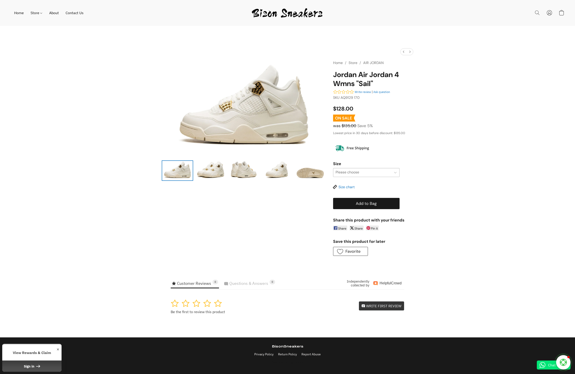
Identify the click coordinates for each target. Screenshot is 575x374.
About (54, 13)
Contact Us (75, 13)
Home (19, 13)
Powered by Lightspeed (287, 362)
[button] (287, 13)
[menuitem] (403, 52)
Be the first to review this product (198, 312)
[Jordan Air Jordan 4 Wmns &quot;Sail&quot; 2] (243, 170)
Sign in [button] (29, 366)
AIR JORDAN (373, 62)
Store (35, 13)
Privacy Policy (264, 354)
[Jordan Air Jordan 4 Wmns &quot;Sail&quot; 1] (210, 170)
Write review (363, 92)
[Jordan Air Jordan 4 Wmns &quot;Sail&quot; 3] (277, 170)
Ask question (381, 92)
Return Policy (287, 354)
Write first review (383, 306)
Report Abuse (311, 354)
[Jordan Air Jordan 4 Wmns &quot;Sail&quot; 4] (310, 170)
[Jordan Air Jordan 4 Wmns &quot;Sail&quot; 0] (177, 170)
